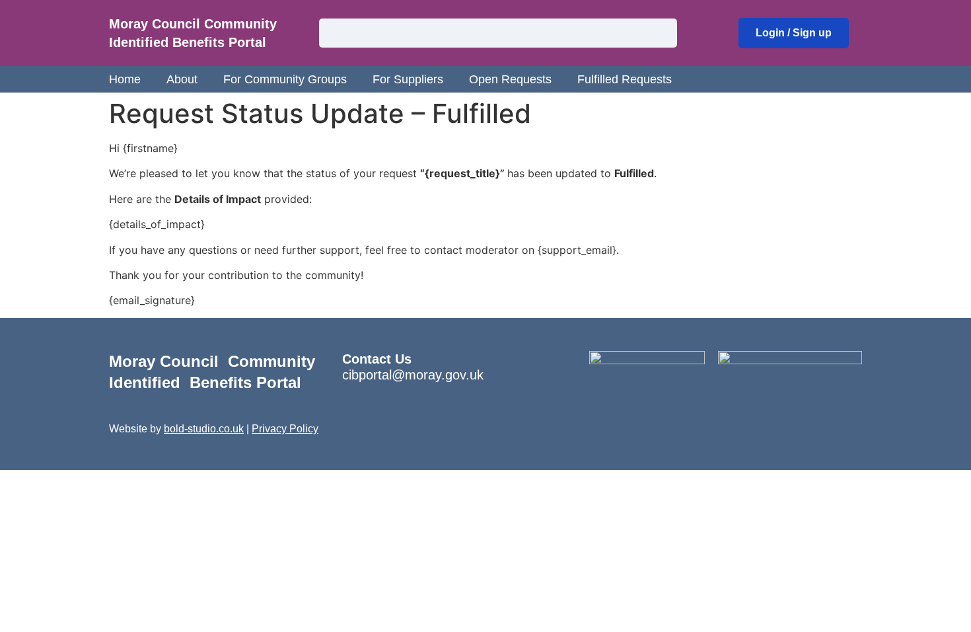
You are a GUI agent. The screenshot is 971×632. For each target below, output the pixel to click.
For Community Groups (285, 79)
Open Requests (510, 79)
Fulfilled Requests (624, 79)
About (182, 79)
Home (125, 79)
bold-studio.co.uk (204, 428)
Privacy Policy (285, 428)
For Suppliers (408, 79)
